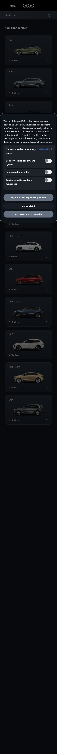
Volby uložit (28, 206)
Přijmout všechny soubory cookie (28, 197)
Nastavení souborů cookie (28, 214)
